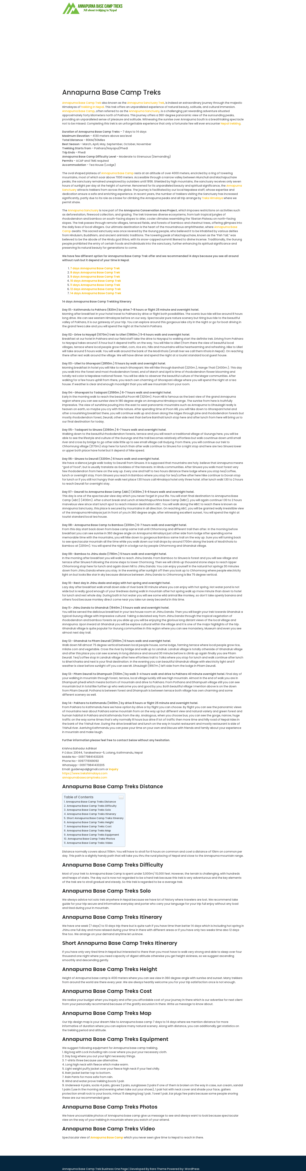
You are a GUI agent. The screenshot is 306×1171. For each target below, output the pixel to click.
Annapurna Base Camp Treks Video (90, 843)
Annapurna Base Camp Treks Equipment (93, 835)
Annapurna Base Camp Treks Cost (89, 826)
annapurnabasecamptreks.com (84, 777)
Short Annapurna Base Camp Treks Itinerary (95, 818)
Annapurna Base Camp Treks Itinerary (91, 814)
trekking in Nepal (92, 107)
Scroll (285, 1164)
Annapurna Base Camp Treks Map (89, 830)
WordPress (192, 1169)
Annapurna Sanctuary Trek (145, 103)
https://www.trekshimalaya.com (84, 773)
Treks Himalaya (212, 198)
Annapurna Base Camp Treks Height (90, 822)
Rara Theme (158, 1169)
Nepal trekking (230, 123)
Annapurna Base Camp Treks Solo (89, 810)
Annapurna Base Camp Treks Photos (91, 839)
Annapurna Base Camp (78, 111)
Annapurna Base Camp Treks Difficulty (92, 806)
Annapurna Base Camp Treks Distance (91, 802)
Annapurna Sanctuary (144, 111)
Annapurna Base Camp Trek (81, 103)
